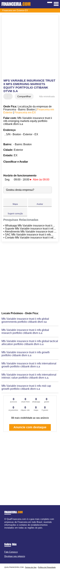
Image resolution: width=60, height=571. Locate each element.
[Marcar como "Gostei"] (6, 96)
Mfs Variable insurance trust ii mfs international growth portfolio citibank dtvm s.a (29, 365)
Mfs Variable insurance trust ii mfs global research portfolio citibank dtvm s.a (25, 331)
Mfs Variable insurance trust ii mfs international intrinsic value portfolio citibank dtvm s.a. (29, 376)
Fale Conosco (11, 552)
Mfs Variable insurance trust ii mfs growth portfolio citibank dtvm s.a (26, 354)
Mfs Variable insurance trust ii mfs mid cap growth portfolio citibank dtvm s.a (26, 387)
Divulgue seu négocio (14, 556)
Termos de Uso (30, 567)
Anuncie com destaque (30, 427)
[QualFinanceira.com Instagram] (8, 530)
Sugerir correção (15, 213)
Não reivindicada (47, 96)
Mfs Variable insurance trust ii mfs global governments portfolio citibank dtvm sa (25, 320)
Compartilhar (24, 96)
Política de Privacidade (47, 567)
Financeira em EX (25, 112)
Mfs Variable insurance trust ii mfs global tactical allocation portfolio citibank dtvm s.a (30, 343)
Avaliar (40, 204)
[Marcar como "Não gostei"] (10, 96)
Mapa (15, 204)
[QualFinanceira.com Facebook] (5, 530)
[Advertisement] (30, 47)
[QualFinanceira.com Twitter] (6, 530)
